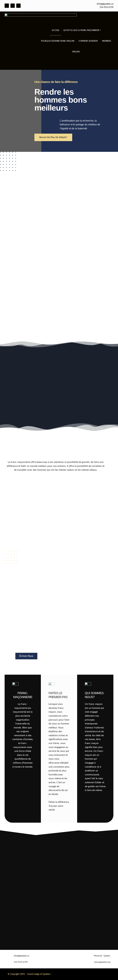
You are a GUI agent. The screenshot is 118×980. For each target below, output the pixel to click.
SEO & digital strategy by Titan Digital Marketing (78, 974)
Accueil (55, 30)
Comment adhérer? (88, 41)
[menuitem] (76, 51)
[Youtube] (18, 6)
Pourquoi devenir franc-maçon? (58, 41)
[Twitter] (12, 6)
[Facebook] (7, 6)
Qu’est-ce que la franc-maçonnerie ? (81, 30)
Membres (106, 41)
